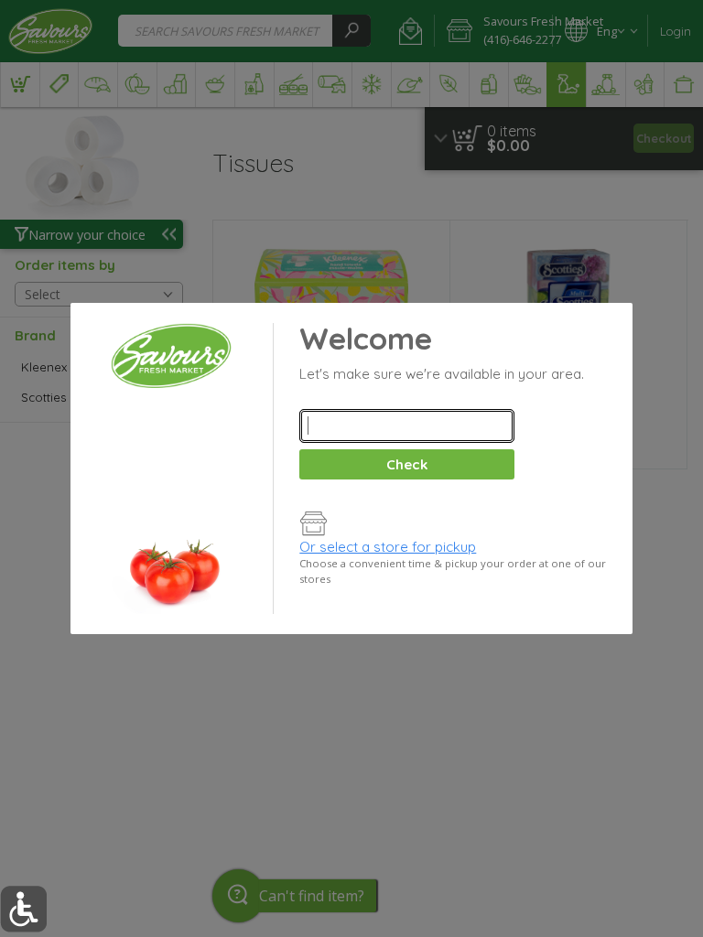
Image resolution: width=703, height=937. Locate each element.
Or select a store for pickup (387, 546)
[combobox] (406, 426)
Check (406, 464)
